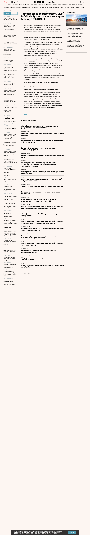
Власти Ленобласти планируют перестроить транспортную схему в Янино (10, 188)
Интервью (74, 4)
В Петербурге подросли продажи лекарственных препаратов (10, 128)
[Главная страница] (39, 2)
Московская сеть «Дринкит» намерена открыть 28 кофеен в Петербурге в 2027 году (11, 222)
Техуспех (77, 7)
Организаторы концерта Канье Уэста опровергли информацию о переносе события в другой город (10, 92)
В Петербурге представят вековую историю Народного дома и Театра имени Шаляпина (10, 214)
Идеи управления (44, 7)
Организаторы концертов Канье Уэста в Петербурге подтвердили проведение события (10, 153)
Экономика (15, 4)
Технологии (34, 4)
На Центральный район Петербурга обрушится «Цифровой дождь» (9, 259)
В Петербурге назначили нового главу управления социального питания (10, 266)
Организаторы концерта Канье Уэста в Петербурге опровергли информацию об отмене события (10, 234)
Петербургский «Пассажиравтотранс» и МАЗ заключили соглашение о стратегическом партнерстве (10, 172)
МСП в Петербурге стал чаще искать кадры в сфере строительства (10, 20)
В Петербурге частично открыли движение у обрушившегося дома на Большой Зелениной (10, 27)
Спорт (61, 7)
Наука (82, 7)
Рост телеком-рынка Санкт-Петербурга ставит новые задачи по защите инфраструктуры (10, 109)
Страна (72, 7)
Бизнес (9, 4)
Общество (27, 4)
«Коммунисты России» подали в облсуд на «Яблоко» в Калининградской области (10, 68)
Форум (55, 4)
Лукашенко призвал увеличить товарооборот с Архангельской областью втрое (10, 273)
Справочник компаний (15, 7)
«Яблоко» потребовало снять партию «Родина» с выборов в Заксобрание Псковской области (10, 205)
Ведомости (6, 7)
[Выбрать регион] (80, 2)
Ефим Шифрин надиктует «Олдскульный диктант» (10, 180)
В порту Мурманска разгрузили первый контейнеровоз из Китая (10, 100)
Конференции (35, 7)
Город (50, 7)
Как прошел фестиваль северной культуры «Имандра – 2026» (9, 60)
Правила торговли (26, 7)
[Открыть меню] (86, 2)
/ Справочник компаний (33, 11)
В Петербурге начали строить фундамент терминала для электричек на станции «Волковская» (10, 162)
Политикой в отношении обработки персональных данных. (43, 533)
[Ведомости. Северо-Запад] (50, 2)
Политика (21, 4)
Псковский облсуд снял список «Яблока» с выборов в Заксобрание (10, 84)
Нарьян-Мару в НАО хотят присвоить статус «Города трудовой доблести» (10, 35)
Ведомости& (56, 7)
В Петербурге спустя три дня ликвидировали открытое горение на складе (10, 145)
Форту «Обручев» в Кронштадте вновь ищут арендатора (9, 51)
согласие (35, 532)
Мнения (80, 4)
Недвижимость (41, 4)
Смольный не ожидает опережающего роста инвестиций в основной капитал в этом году (9, 76)
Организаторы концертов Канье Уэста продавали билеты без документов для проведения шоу (10, 136)
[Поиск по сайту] (83, 2)
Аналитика (67, 7)
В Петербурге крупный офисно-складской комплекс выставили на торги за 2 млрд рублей (9, 282)
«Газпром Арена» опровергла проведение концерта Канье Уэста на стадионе (10, 242)
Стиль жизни (49, 4)
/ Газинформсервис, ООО (45, 11)
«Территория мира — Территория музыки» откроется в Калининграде (10, 42)
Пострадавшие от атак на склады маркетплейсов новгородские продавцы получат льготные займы (10, 119)
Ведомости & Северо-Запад (64, 4)
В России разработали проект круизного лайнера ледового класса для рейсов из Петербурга (10, 197)
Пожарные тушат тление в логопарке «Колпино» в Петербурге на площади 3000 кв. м (10, 251)
